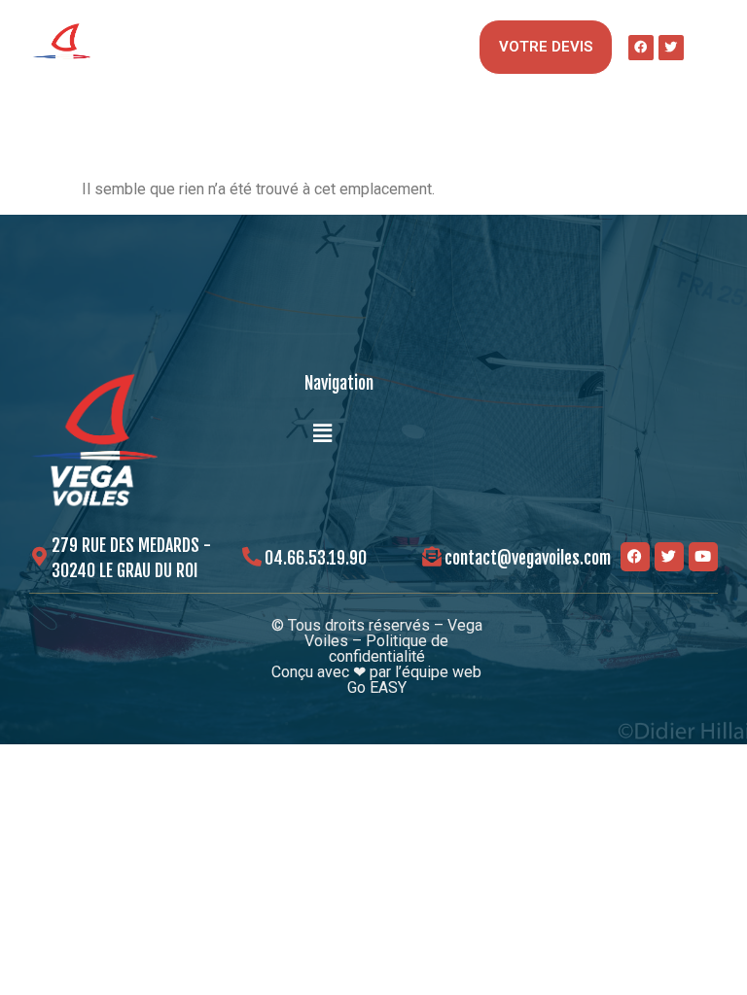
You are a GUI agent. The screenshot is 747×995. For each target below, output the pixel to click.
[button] (460, 46)
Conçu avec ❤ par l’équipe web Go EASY (376, 680)
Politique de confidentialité (389, 649)
